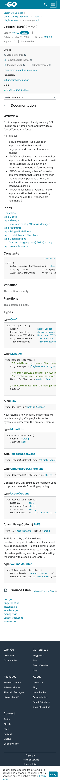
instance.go (10, 606)
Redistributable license (18, 60)
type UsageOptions (15, 238)
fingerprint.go (12, 602)
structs (44, 460)
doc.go (8, 599)
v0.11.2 (12, 32)
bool (23, 442)
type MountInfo (13, 227)
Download (38, 682)
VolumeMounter (21, 564)
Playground (38, 655)
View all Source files (44, 591)
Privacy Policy (31, 764)
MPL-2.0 (48, 37)
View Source (49, 258)
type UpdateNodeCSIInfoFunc (21, 235)
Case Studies (10, 660)
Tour (35, 660)
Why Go (9, 649)
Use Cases (9, 655)
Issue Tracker (39, 692)
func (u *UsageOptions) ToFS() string (30, 242)
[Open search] (46, 4)
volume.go (10, 621)
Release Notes (40, 697)
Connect (9, 713)
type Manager (12, 220)
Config (14, 319)
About (37, 676)
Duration (48, 338)
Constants (10, 213)
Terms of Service (30, 759)
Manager (16, 353)
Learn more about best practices (20, 70)
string (25, 438)
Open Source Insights (17, 90)
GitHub (7, 724)
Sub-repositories (12, 687)
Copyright (31, 755)
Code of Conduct (41, 707)
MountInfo (17, 429)
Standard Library (12, 682)
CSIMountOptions (49, 512)
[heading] (13, 4)
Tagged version (14, 65)
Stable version (40, 65)
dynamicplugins (46, 332)
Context (50, 379)
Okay (53, 774)
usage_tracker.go (14, 617)
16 (10, 41)
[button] (5, 55)
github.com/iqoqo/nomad (16, 16)
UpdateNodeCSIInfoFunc (26, 468)
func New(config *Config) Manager (29, 224)
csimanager (29, 20)
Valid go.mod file (15, 54)
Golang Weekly (11, 743)
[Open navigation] (53, 4)
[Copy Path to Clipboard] (37, 20)
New (13, 400)
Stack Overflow (40, 665)
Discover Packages (13, 12)
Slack (6, 729)
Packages (10, 676)
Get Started (40, 649)
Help (35, 670)
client (36, 16)
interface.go (11, 610)
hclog (40, 329)
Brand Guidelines (41, 702)
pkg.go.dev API (11, 697)
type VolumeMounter (16, 246)
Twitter (7, 719)
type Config (11, 216)
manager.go (10, 614)
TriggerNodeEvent (47, 341)
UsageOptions (19, 493)
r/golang (8, 734)
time (52, 266)
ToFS (37, 524)
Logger (48, 329)
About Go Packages (14, 692)
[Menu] (30, 97)
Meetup (7, 738)
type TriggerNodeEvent (17, 231)
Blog (35, 687)
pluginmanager (11, 20)
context (40, 379)
